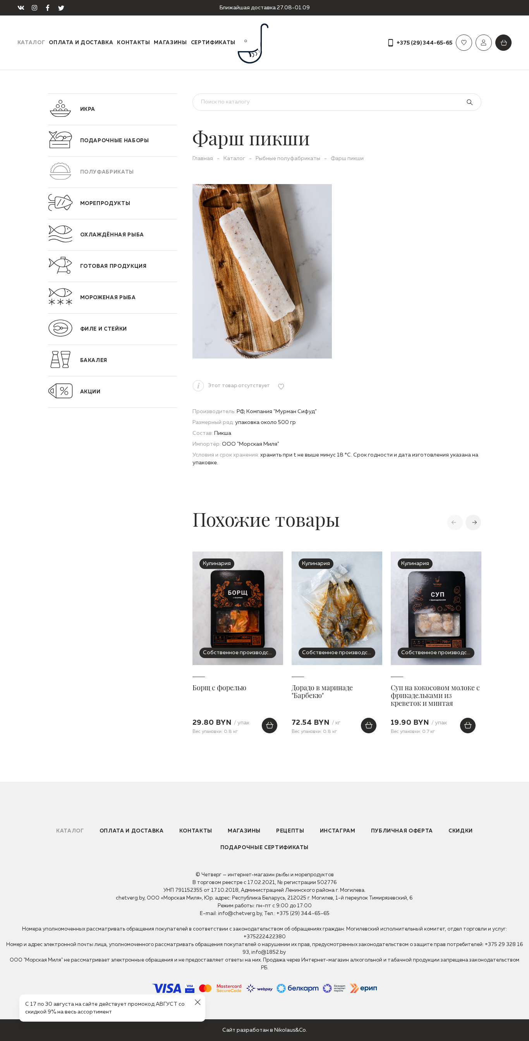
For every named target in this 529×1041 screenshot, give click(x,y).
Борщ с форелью (219, 688)
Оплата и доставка (81, 42)
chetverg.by (130, 898)
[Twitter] (61, 8)
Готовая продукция (113, 266)
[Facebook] (48, 8)
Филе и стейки (103, 329)
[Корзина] (503, 42)
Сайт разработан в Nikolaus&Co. (264, 1030)
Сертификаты (213, 42)
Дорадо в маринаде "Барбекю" (322, 692)
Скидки (460, 831)
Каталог (31, 42)
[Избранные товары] (464, 42)
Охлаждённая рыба (112, 235)
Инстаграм (338, 831)
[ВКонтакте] (20, 8)
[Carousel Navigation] (435, 522)
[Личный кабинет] (484, 42)
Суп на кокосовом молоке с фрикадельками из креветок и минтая (435, 695)
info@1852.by (268, 952)
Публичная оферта (402, 831)
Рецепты (290, 831)
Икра (88, 109)
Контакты (133, 42)
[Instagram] (34, 8)
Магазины (170, 42)
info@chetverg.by (240, 913)
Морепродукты (105, 203)
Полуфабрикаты (107, 172)
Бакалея (94, 360)
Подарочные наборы (114, 140)
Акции (90, 392)
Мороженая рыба (108, 297)
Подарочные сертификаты (264, 847)
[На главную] (264, 43)
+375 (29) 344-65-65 (303, 913)
